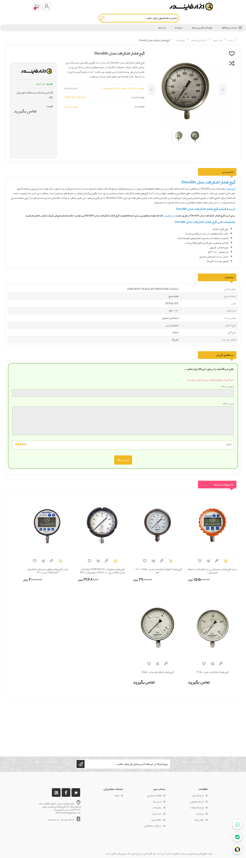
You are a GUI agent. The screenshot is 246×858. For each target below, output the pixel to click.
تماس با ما (199, 819)
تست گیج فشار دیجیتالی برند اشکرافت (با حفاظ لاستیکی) (212, 571)
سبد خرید (37, 6)
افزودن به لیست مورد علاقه (199, 560)
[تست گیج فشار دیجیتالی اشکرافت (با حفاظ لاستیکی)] (212, 525)
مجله (117, 795)
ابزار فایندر (169, 215)
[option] (195, 136)
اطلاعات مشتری (154, 795)
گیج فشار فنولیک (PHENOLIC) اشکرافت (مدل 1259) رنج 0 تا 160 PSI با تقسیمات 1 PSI (102, 571)
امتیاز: (228, 444)
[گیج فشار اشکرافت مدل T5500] (157, 628)
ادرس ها (157, 801)
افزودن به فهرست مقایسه (208, 560)
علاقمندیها (156, 819)
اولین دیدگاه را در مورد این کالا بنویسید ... (122, 88)
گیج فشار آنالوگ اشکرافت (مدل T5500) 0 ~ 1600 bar (157, 571)
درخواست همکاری (152, 825)
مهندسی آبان (71, 106)
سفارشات (157, 807)
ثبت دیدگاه (123, 460)
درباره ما (200, 813)
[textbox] (139, 18)
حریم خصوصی (197, 801)
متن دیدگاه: (228, 403)
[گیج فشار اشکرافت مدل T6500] (212, 628)
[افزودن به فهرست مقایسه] (232, 63)
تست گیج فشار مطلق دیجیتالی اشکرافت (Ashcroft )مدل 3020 (47, 571)
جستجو (102, 18)
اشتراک (80, 764)
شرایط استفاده (197, 807)
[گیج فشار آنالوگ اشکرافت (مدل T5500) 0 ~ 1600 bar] (157, 525)
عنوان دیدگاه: (227, 386)
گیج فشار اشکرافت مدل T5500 (157, 672)
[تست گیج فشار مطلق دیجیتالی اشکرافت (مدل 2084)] (47, 525)
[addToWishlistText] (232, 53)
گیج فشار (230, 188)
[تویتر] (75, 792)
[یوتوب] (56, 792)
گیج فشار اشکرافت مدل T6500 (212, 672)
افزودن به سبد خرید (225, 560)
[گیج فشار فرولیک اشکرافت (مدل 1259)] (102, 525)
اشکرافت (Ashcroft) (75, 97)
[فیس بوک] (66, 792)
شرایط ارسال (198, 795)
